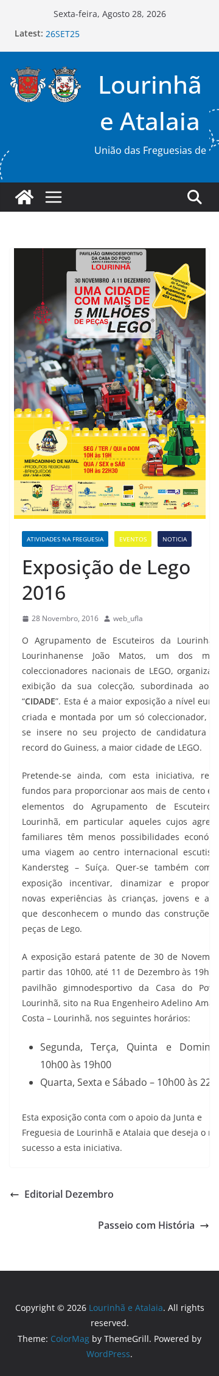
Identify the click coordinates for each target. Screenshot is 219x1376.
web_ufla (128, 618)
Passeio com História (146, 1225)
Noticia (174, 539)
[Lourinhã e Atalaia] (24, 197)
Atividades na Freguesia (65, 539)
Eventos (133, 539)
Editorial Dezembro (69, 1194)
